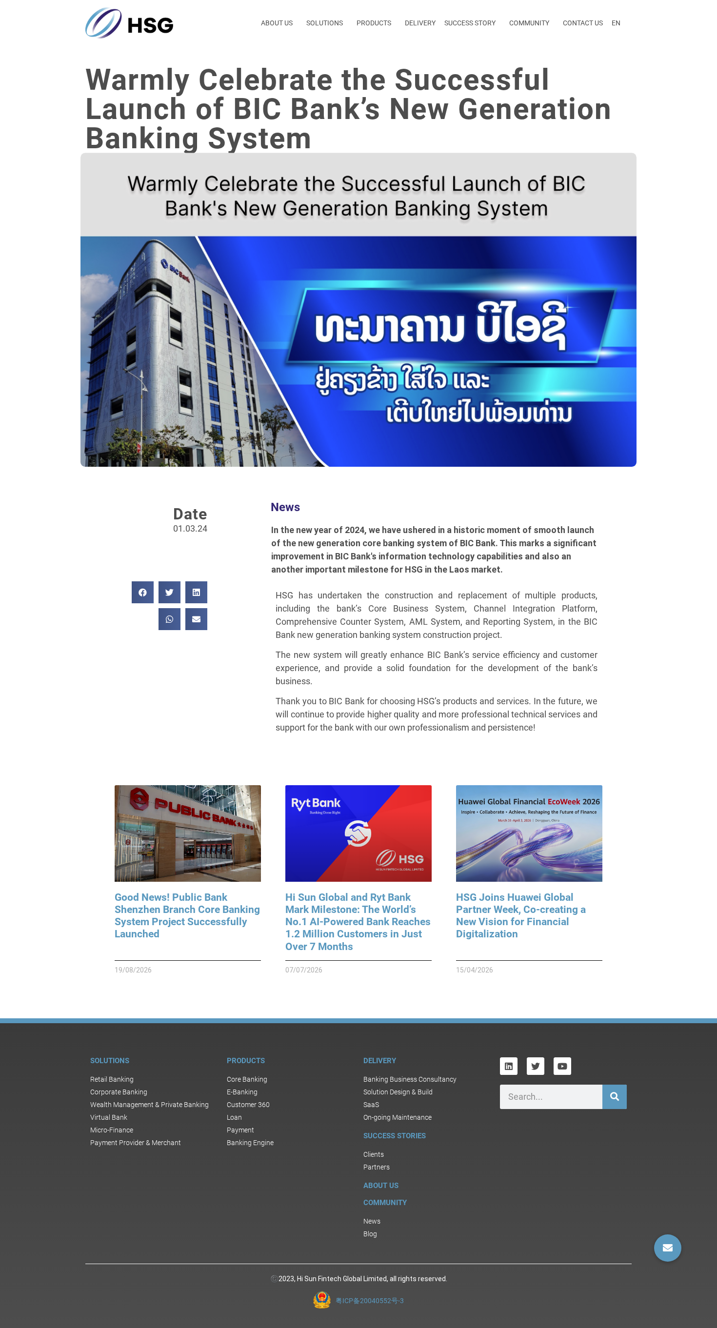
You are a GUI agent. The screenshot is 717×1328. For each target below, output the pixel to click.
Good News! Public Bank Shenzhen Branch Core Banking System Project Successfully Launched (187, 916)
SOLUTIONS (324, 23)
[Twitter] (535, 1066)
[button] (143, 592)
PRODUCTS (374, 23)
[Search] (614, 1097)
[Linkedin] (509, 1066)
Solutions (109, 1060)
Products (246, 1060)
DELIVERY (420, 23)
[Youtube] (562, 1066)
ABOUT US (277, 23)
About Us (380, 1185)
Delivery (379, 1060)
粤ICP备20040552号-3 (370, 1301)
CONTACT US (583, 23)
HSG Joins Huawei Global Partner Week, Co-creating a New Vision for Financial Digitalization (521, 916)
